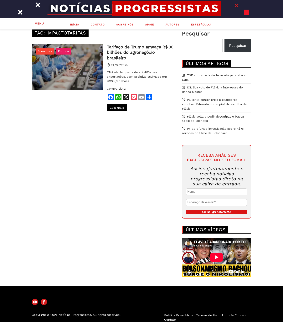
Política (63, 51)
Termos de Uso (207, 315)
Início (74, 24)
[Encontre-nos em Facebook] (44, 302)
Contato (98, 24)
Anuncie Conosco (234, 315)
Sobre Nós (125, 24)
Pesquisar (195, 33)
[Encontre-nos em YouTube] (35, 302)
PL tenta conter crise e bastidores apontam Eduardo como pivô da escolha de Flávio (214, 104)
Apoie (149, 24)
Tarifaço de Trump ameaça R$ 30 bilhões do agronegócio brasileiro (140, 52)
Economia (45, 51)
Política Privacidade (178, 315)
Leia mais (117, 107)
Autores (172, 24)
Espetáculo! (201, 24)
